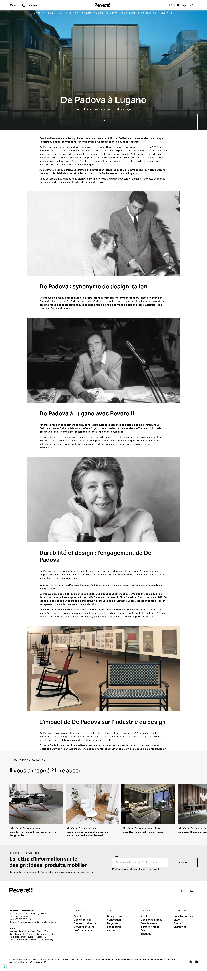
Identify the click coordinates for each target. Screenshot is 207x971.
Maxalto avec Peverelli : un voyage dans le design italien (32, 834)
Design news (114, 916)
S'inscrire (183, 863)
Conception (114, 920)
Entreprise (180, 927)
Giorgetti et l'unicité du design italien (142, 832)
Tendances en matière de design (61, 13)
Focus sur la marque (92, 13)
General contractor (85, 923)
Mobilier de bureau (151, 920)
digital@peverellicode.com (43, 922)
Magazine (112, 923)
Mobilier (145, 916)
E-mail (115, 856)
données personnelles (151, 869)
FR (200, 5)
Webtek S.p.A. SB (38, 962)
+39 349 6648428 (23, 919)
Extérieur (146, 930)
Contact (178, 923)
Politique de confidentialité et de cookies (121, 959)
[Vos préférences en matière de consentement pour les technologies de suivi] (4, 967)
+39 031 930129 (20, 916)
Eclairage (145, 934)
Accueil (38, 13)
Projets (78, 916)
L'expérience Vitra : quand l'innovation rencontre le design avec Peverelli (87, 834)
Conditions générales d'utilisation (159, 959)
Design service (83, 920)
